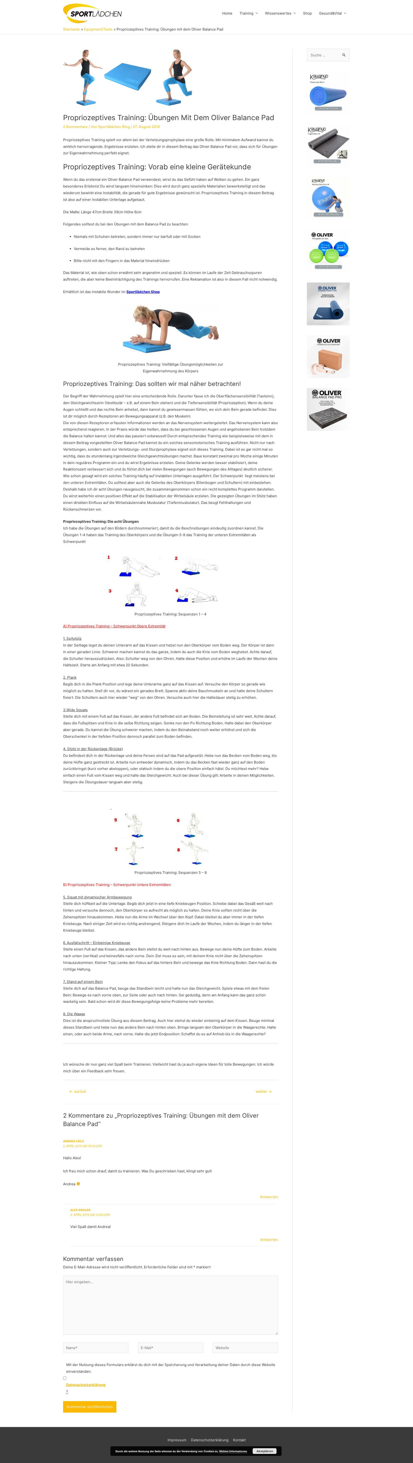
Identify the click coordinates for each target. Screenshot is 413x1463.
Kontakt (239, 1440)
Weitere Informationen (233, 1451)
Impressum (177, 1440)
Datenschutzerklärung (209, 1440)
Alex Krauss (80, 1210)
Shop (307, 13)
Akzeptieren (264, 1451)
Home (227, 13)
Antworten (269, 1197)
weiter (264, 1091)
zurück (77, 1091)
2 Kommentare (75, 126)
